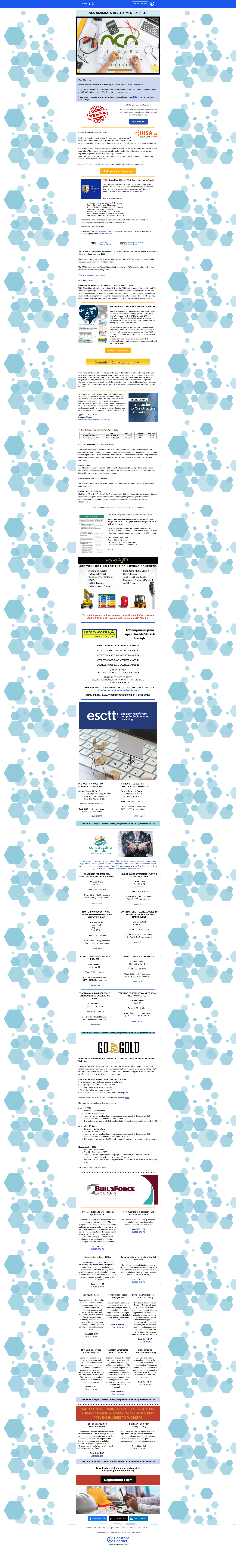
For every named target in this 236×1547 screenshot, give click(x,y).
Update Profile (111, 1532)
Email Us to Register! (118, 350)
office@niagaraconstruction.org (106, 231)
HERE (88, 824)
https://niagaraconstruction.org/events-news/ (118, 690)
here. (127, 1098)
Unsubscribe (100, 1532)
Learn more (97, 903)
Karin (136, 97)
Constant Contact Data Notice (129, 1532)
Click (83, 824)
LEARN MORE (138, 122)
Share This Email (99, 1519)
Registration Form (118, 1480)
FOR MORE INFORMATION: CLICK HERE (94, 419)
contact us (141, 507)
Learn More (139, 904)
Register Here (113, 549)
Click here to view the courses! (118, 171)
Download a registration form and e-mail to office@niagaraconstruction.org (118, 1469)
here (87, 227)
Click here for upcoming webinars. (91, 275)
